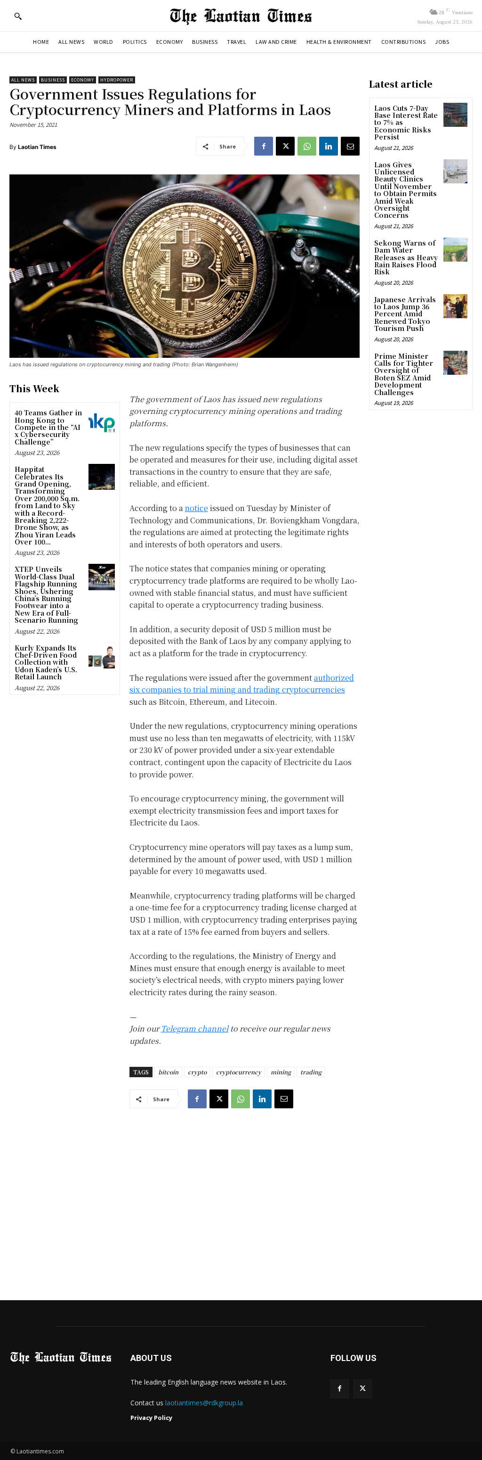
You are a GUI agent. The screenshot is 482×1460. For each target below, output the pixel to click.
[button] (17, 16)
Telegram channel (194, 1028)
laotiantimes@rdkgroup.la (204, 1402)
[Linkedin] (328, 146)
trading (310, 1072)
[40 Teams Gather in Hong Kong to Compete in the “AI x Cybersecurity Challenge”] (101, 420)
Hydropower (116, 80)
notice (196, 508)
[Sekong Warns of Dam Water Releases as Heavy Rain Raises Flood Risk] (455, 250)
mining (281, 1072)
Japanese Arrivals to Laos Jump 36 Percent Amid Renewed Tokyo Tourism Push (405, 314)
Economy (82, 80)
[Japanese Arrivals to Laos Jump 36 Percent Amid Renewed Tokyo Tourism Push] (455, 306)
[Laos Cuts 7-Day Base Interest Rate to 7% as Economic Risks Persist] (455, 115)
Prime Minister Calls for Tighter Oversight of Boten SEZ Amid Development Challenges (403, 374)
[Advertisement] (241, 1202)
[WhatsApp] (306, 146)
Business (53, 80)
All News (23, 80)
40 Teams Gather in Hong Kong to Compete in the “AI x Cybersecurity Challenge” (48, 427)
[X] (285, 146)
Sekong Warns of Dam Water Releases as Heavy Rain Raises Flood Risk (406, 257)
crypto (197, 1072)
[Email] (350, 146)
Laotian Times (37, 146)
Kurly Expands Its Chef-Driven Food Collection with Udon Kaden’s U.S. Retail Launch (46, 662)
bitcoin (168, 1072)
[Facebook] (263, 146)
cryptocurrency (238, 1072)
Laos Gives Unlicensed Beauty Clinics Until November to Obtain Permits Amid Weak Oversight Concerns (405, 190)
